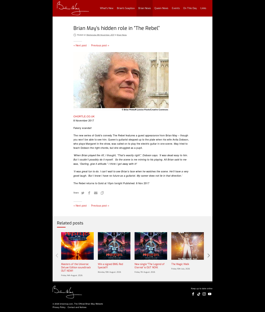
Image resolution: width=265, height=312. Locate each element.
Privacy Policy (59, 307)
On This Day (190, 8)
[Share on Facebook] (89, 193)
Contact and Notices (77, 307)
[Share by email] (96, 193)
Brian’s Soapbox (126, 8)
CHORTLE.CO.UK (84, 116)
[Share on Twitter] (82, 193)
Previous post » (100, 45)
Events (176, 8)
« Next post (80, 45)
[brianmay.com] (73, 8)
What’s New (106, 8)
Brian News (144, 8)
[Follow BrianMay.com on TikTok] (198, 294)
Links (203, 8)
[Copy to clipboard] (102, 193)
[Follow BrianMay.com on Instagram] (204, 294)
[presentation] (56, 255)
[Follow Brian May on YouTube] (209, 294)
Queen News (161, 8)
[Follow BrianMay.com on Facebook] (193, 294)
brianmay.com (66, 303)
